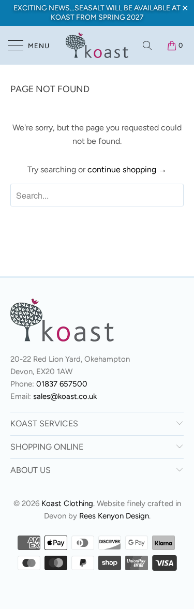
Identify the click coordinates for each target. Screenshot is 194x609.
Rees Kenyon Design (114, 516)
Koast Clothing (67, 503)
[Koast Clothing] (97, 45)
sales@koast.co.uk (65, 396)
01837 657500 (61, 384)
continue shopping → (127, 169)
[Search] (148, 45)
